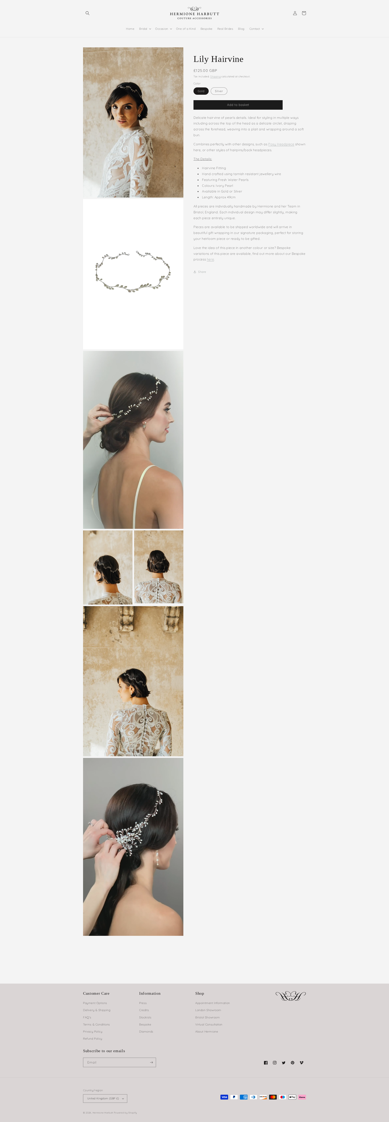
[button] (87, 13)
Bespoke (145, 1024)
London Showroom (208, 1010)
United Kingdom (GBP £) (103, 1098)
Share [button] (202, 272)
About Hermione (206, 1031)
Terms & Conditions (96, 1024)
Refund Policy (92, 1038)
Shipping (215, 76)
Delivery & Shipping (96, 1010)
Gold (201, 91)
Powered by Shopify (125, 1112)
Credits (144, 1010)
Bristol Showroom (207, 1017)
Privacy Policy (92, 1031)
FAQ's (87, 1017)
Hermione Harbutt (103, 1112)
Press (143, 1003)
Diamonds (146, 1031)
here (210, 259)
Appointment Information (212, 1003)
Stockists (145, 1017)
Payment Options (95, 1003)
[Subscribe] (151, 1062)
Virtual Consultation (208, 1024)
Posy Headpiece (281, 144)
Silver (219, 91)
